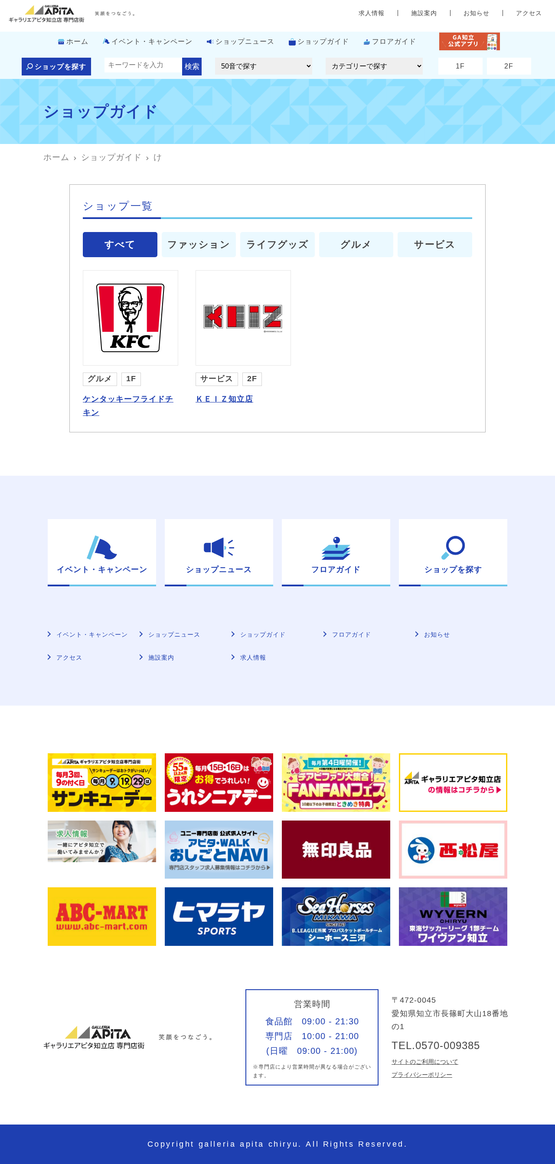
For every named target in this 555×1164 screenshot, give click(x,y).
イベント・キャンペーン (152, 41)
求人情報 (372, 13)
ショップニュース (244, 41)
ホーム (77, 41)
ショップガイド (323, 41)
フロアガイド (394, 41)
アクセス (529, 13)
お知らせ (477, 13)
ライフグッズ (277, 244)
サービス (434, 244)
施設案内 (424, 13)
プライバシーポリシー (422, 1074)
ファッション (198, 244)
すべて (120, 244)
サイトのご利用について (425, 1061)
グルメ (356, 244)
